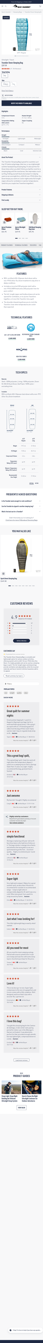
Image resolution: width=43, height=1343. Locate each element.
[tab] (16, 238)
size (5, 693)
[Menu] (3, 6)
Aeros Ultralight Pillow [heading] (20, 228)
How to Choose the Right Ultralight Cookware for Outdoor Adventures (30, 1098)
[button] (25, 1330)
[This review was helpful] (30, 1048)
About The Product (7, 157)
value (26, 693)
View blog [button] (21, 1107)
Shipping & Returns (8, 195)
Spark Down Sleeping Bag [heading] (9, 578)
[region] (21, 226)
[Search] (5, 6)
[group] (21, 35)
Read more (14, 733)
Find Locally (5, 200)
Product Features (7, 189)
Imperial (31, 483)
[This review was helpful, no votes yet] (30, 740)
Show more (8, 697)
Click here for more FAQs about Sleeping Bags (22, 520)
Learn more (12, 338)
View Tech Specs (7, 91)
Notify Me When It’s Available (21, 103)
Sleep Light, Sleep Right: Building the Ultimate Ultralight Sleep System (10, 1098)
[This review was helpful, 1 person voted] (30, 968)
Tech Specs (33, 245)
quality (19, 693)
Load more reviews (22, 1060)
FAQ (40, 245)
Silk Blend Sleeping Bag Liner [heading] (35, 228)
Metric (36, 483)
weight (12, 693)
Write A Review (21, 641)
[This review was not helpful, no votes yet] (34, 740)
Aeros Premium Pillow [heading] (6, 228)
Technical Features (21, 245)
